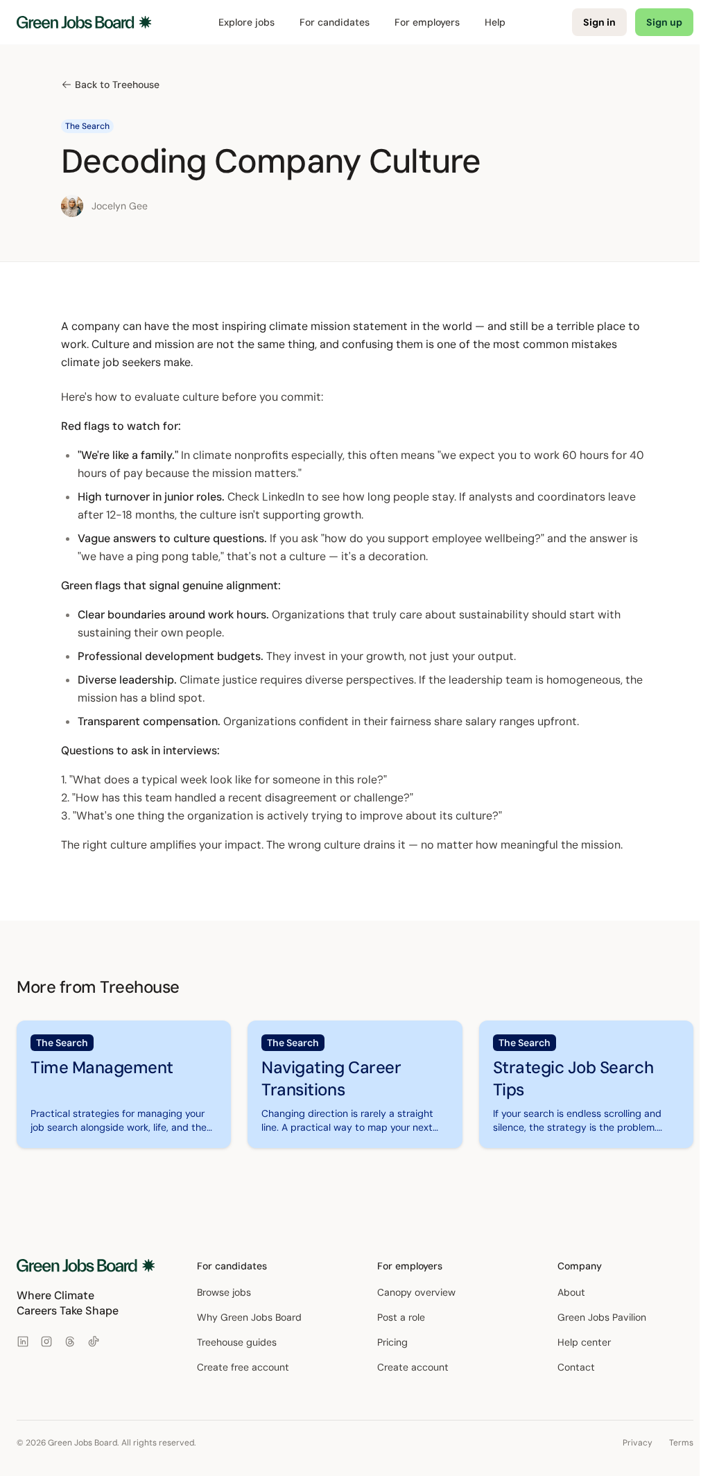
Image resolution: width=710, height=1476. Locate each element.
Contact (576, 1367)
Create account (413, 1367)
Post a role (401, 1317)
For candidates (335, 22)
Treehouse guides (237, 1342)
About (571, 1292)
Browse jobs (224, 1292)
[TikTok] (93, 1341)
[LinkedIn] (23, 1341)
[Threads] (70, 1341)
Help (495, 22)
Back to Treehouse (117, 84)
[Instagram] (46, 1341)
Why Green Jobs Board (249, 1317)
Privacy (637, 1442)
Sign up (664, 22)
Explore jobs (246, 22)
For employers (427, 22)
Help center (584, 1342)
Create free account (243, 1367)
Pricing (392, 1342)
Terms (681, 1442)
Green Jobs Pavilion (601, 1317)
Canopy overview (416, 1292)
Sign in (599, 22)
